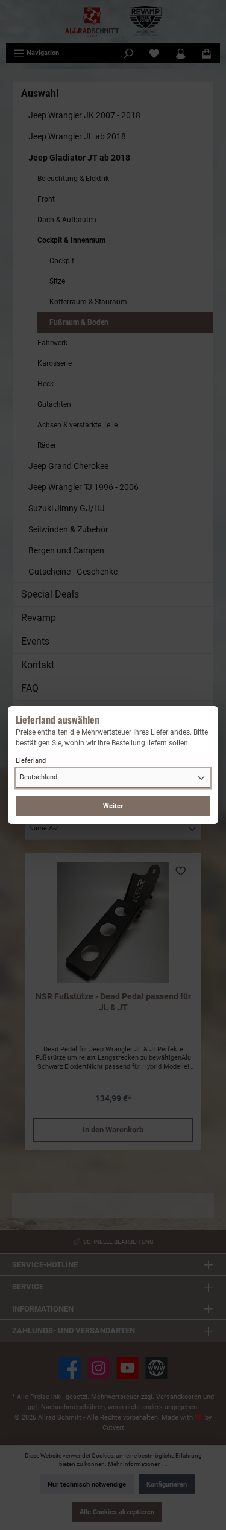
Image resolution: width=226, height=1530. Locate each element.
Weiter (113, 806)
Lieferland (31, 761)
